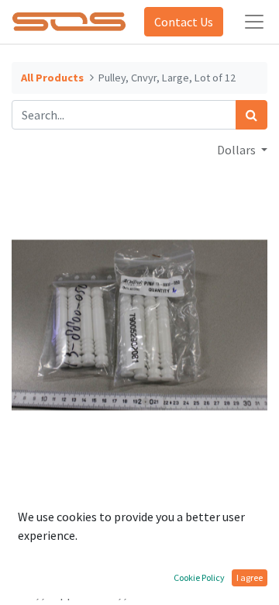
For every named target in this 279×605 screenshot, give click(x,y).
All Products (52, 78)
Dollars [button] (237, 149)
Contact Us (183, 21)
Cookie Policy (199, 577)
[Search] (251, 115)
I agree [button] (249, 577)
